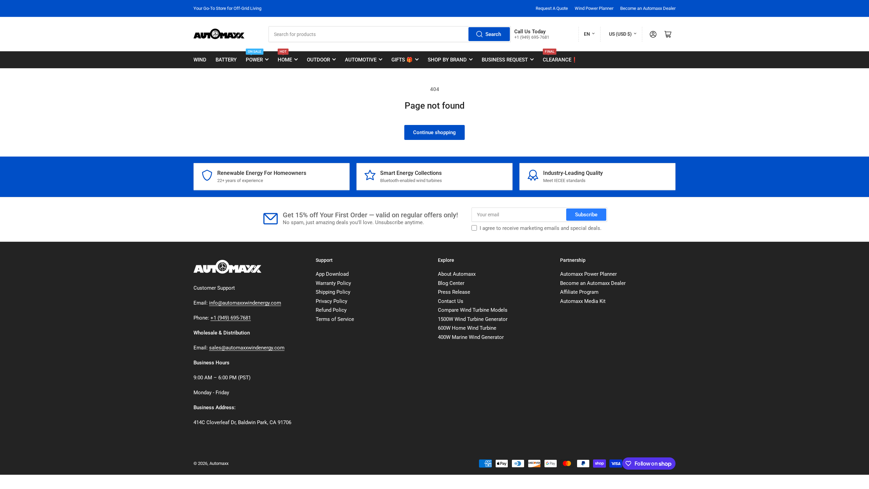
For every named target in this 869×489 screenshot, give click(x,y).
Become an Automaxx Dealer (648, 8)
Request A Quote (552, 8)
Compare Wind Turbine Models (472, 310)
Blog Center (451, 283)
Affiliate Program (579, 292)
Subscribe (586, 215)
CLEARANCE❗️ (560, 57)
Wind (199, 60)
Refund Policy (331, 310)
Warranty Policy (333, 283)
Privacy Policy (331, 301)
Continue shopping (434, 132)
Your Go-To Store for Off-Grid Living (227, 8)
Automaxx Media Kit (583, 301)
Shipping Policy (333, 292)
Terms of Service (335, 319)
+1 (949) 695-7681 (230, 318)
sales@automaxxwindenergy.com (246, 348)
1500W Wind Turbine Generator (472, 319)
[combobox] (390, 34)
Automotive (360, 60)
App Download (332, 274)
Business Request (505, 60)
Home (285, 57)
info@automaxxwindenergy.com (245, 303)
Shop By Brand (447, 60)
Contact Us (450, 301)
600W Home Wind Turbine (467, 328)
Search (493, 34)
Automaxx (218, 463)
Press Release (454, 292)
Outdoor (318, 60)
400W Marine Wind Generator (471, 337)
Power (254, 57)
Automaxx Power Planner (588, 274)
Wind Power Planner (594, 8)
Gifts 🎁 (402, 60)
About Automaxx (457, 274)
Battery (226, 60)
